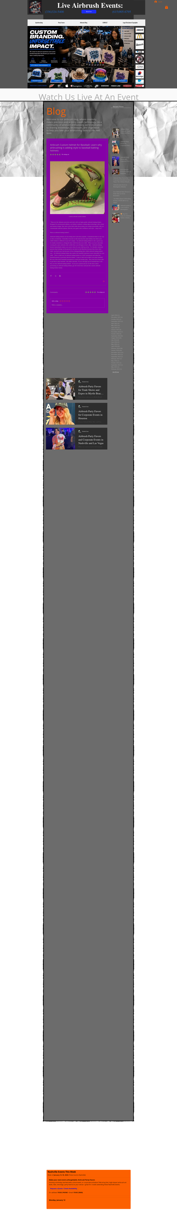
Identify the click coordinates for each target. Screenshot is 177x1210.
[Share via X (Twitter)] (55, 276)
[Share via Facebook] (51, 276)
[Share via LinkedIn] (60, 276)
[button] (166, 7)
